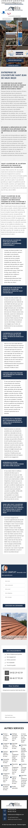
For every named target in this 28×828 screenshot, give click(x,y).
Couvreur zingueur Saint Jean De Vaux (5, 754)
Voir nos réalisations (15, 60)
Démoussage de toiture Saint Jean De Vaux (6, 787)
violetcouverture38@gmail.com (11, 3)
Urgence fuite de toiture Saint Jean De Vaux (14, 780)
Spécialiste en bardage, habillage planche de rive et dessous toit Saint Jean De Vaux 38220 (24, 753)
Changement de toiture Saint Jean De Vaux (6, 768)
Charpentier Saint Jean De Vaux (6, 761)
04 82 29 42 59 (7, 1)
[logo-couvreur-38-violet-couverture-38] (14, 8)
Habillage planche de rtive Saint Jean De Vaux (15, 737)
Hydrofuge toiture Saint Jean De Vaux (14, 746)
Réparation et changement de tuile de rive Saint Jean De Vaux (15, 769)
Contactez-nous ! (13, 65)
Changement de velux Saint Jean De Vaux (6, 746)
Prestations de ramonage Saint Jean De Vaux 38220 (24, 768)
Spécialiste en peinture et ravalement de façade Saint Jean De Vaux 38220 (24, 781)
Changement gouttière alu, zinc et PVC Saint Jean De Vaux (6, 777)
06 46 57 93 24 (19, 1)
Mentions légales (21, 824)
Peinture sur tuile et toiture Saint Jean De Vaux (6, 737)
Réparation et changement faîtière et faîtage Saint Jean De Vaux (15, 756)
